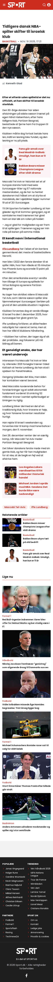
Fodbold (6, 701)
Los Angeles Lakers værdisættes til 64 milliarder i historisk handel (31, 472)
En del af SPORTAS (26, 959)
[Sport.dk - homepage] (16, 4)
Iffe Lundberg (10, 249)
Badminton (8, 823)
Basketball (9, 41)
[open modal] (49, 5)
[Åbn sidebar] (4, 5)
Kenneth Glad (14, 83)
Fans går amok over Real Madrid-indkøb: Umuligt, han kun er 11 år (32, 154)
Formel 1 (6, 616)
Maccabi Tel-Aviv (14, 507)
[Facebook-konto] (26, 975)
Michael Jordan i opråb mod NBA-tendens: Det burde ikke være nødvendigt (33, 489)
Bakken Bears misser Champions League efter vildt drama (32, 169)
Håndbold (7, 660)
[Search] (44, 5)
